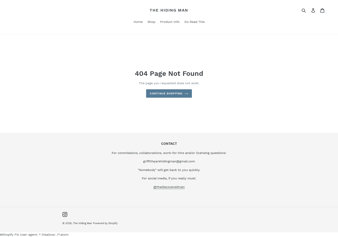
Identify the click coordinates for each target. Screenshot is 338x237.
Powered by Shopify (105, 223)
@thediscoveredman (169, 187)
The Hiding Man (169, 10)
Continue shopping (166, 93)
